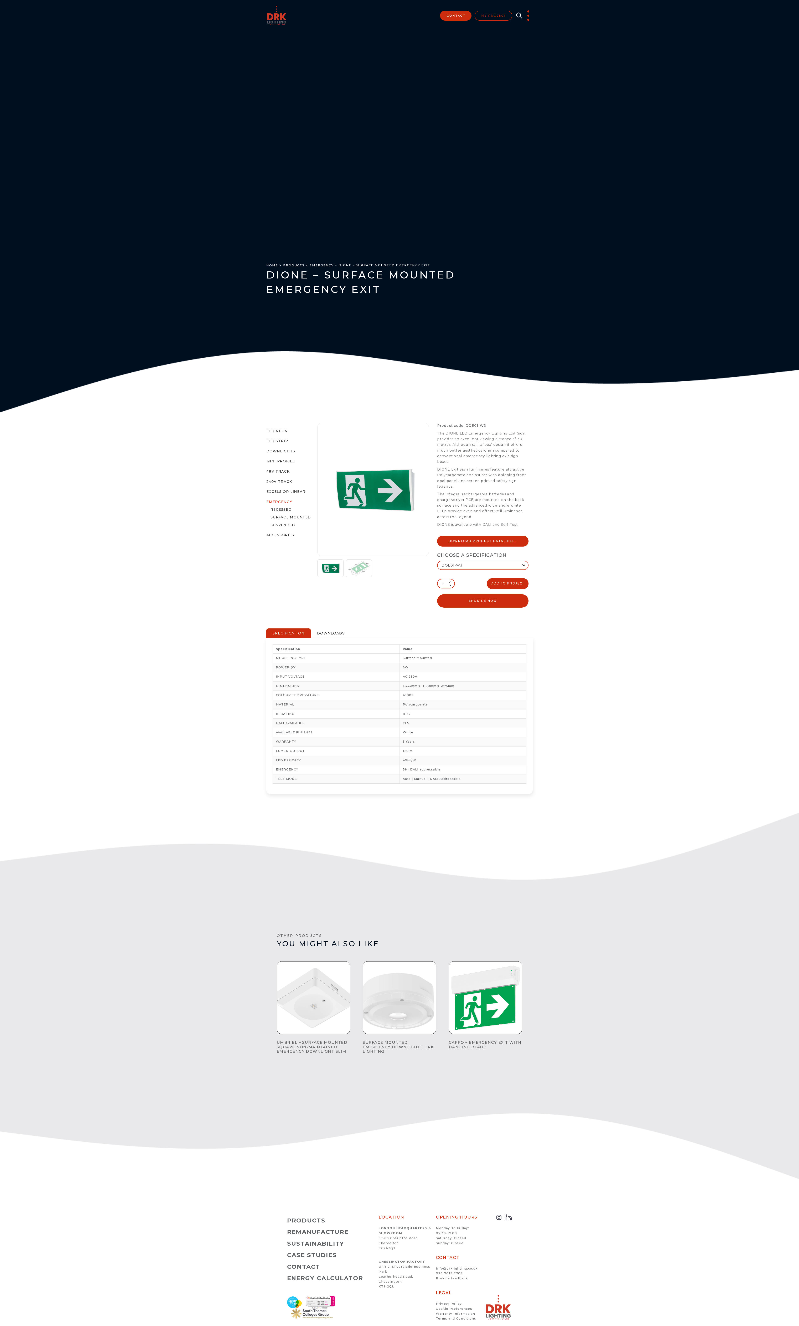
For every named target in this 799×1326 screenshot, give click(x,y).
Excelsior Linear (286, 491)
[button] (518, 15)
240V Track (279, 481)
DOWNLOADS (331, 633)
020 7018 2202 (449, 1273)
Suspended (282, 525)
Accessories (280, 535)
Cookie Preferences (454, 1309)
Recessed (280, 510)
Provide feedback (452, 1278)
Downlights (280, 451)
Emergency (279, 502)
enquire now (483, 601)
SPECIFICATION (289, 633)
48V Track (278, 471)
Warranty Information (455, 1314)
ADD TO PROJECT (507, 583)
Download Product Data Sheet (482, 541)
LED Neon (277, 431)
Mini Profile (280, 461)
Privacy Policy (449, 1304)
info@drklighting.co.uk (457, 1268)
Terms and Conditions (456, 1318)
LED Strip (277, 441)
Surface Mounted (290, 517)
